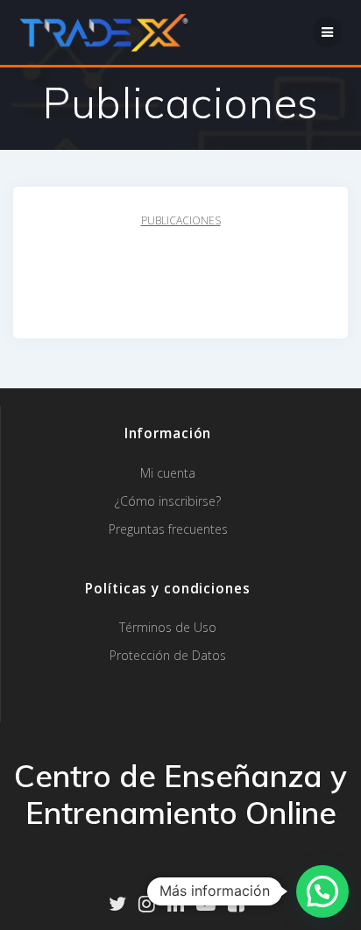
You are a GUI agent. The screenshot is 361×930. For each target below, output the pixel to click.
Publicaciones (181, 220)
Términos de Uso (167, 627)
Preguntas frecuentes (168, 529)
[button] (322, 891)
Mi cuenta (167, 473)
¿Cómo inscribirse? (168, 501)
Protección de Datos (168, 655)
